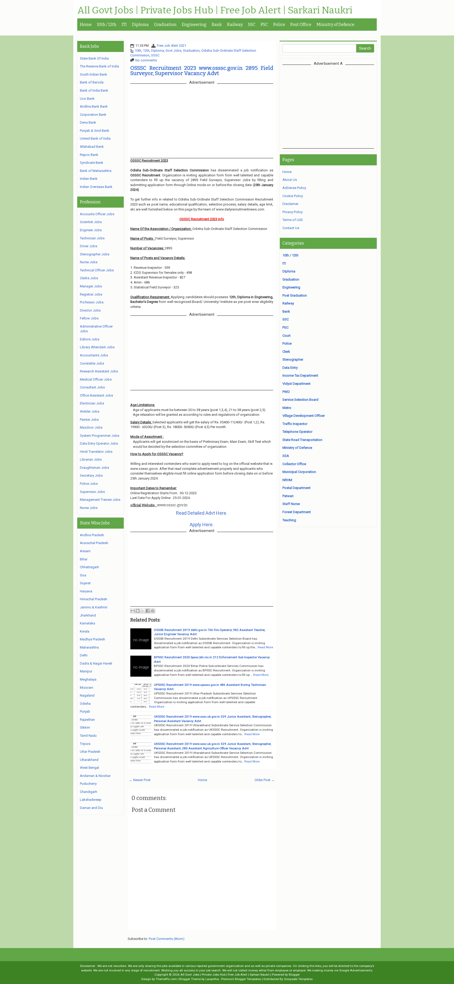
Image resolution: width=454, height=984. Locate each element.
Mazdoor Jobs (91, 427)
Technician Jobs (92, 238)
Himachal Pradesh (93, 599)
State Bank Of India (94, 58)
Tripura (85, 744)
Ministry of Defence (335, 24)
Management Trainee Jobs (100, 500)
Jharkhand (88, 615)
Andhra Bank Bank (94, 106)
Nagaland (87, 695)
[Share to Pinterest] (152, 610)
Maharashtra (89, 647)
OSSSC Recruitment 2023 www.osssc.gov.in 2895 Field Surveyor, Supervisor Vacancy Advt (201, 70)
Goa (83, 575)
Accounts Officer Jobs (97, 214)
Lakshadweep (90, 800)
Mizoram (86, 688)
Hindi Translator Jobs (96, 452)
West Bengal (89, 768)
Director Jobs (90, 310)
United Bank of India (95, 138)
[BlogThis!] (137, 610)
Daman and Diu (91, 808)
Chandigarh (88, 792)
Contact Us (290, 228)
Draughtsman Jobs (94, 468)
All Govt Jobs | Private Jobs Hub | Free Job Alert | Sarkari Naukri (214, 10)
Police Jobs (89, 484)
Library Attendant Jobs (97, 347)
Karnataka (87, 623)
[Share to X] (142, 610)
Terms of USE (292, 220)
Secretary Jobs (91, 475)
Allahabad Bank (92, 147)
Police (279, 24)
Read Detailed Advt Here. (201, 513)
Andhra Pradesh (92, 535)
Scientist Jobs (91, 222)
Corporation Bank (93, 115)
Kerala (84, 631)
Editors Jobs (89, 339)
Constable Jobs (92, 363)
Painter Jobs (89, 420)
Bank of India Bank (94, 90)
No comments (146, 60)
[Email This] (132, 610)
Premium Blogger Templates (241, 979)
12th (146, 50)
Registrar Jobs (91, 294)
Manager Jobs (91, 286)
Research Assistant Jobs (99, 371)
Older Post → (265, 780)
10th (138, 50)
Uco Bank (87, 99)
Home (86, 24)
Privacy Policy (292, 212)
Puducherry (88, 784)
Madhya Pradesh (92, 639)
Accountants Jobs (94, 355)
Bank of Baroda (92, 82)
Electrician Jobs (92, 403)
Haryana (86, 591)
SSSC (155, 55)
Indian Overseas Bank (96, 187)
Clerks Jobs (89, 278)
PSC (264, 24)
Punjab (85, 711)
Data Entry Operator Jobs (99, 443)
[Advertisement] (328, 106)
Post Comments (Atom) (166, 939)
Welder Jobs (89, 411)
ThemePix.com (166, 979)
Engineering (194, 24)
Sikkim (85, 727)
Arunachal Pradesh (94, 543)
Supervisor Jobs (92, 492)
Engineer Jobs (91, 230)
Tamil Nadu (88, 736)
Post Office (300, 24)
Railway (235, 24)
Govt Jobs (173, 50)
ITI (124, 24)
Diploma (140, 24)
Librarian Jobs (91, 459)
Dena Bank (88, 122)
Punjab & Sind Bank (94, 131)
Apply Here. (202, 524)
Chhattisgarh (89, 567)
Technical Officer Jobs (97, 270)
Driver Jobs (88, 246)
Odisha (85, 704)
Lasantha (212, 979)
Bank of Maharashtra (95, 171)
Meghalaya (88, 679)
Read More (265, 647)
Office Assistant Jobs (96, 395)
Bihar (83, 559)
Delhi (83, 655)
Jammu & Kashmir (93, 607)
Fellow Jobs (89, 318)
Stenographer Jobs (94, 254)
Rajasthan (87, 720)
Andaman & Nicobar (95, 776)
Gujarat (85, 583)
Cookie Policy (292, 196)
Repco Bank (89, 155)
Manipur (86, 671)
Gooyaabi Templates (298, 979)
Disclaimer (290, 204)
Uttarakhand (89, 760)
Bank (217, 24)
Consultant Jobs (92, 387)
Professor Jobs (92, 302)
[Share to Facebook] (147, 610)
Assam (85, 551)
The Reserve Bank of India (99, 66)
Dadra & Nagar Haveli (96, 663)
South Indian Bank (93, 74)
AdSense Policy (294, 188)
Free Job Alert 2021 (171, 46)
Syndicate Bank (91, 163)
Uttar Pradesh (90, 752)
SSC (251, 24)
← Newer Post (140, 780)
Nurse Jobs (88, 262)
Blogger (294, 974)
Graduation (165, 24)
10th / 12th (106, 24)
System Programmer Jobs (99, 436)
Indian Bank (88, 179)
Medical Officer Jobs (96, 379)
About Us (289, 180)
